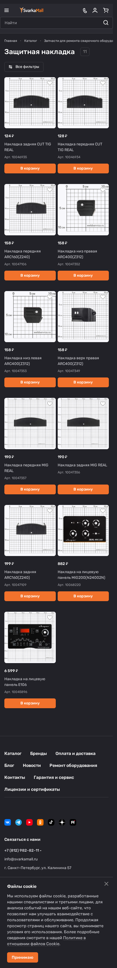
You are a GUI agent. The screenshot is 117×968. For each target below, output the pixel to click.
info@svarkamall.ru (21, 859)
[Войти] (95, 10)
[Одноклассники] (40, 822)
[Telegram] (18, 822)
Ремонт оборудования (73, 765)
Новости (32, 765)
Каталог (12, 753)
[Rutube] (73, 822)
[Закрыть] (106, 883)
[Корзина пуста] (106, 10)
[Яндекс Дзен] (62, 822)
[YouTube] (29, 822)
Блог (9, 765)
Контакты (14, 777)
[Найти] (106, 23)
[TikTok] (51, 822)
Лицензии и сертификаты (32, 789)
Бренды (38, 753)
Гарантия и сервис (54, 777)
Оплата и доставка (76, 753)
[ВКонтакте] (7, 822)
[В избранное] (50, 83)
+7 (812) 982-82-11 (21, 850)
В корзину (30, 168)
